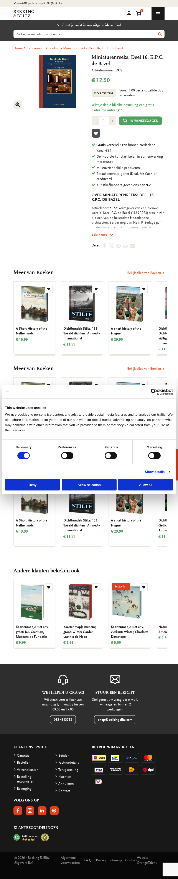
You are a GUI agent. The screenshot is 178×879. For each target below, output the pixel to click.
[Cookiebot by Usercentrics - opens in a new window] (154, 391)
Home (18, 48)
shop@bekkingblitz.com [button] (115, 720)
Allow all (145, 485)
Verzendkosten (27, 770)
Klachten (64, 777)
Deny (32, 485)
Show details (155, 471)
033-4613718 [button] (63, 720)
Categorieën (35, 48)
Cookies (131, 860)
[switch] (67, 455)
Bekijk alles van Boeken (144, 273)
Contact (64, 791)
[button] (138, 13)
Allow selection (89, 485)
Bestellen (23, 762)
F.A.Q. (88, 860)
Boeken (53, 48)
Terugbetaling (68, 770)
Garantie (23, 756)
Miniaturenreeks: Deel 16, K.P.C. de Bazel (93, 48)
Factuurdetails (68, 762)
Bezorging (24, 789)
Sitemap (115, 860)
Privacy (101, 860)
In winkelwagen (144, 121)
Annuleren (66, 784)
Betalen (63, 756)
